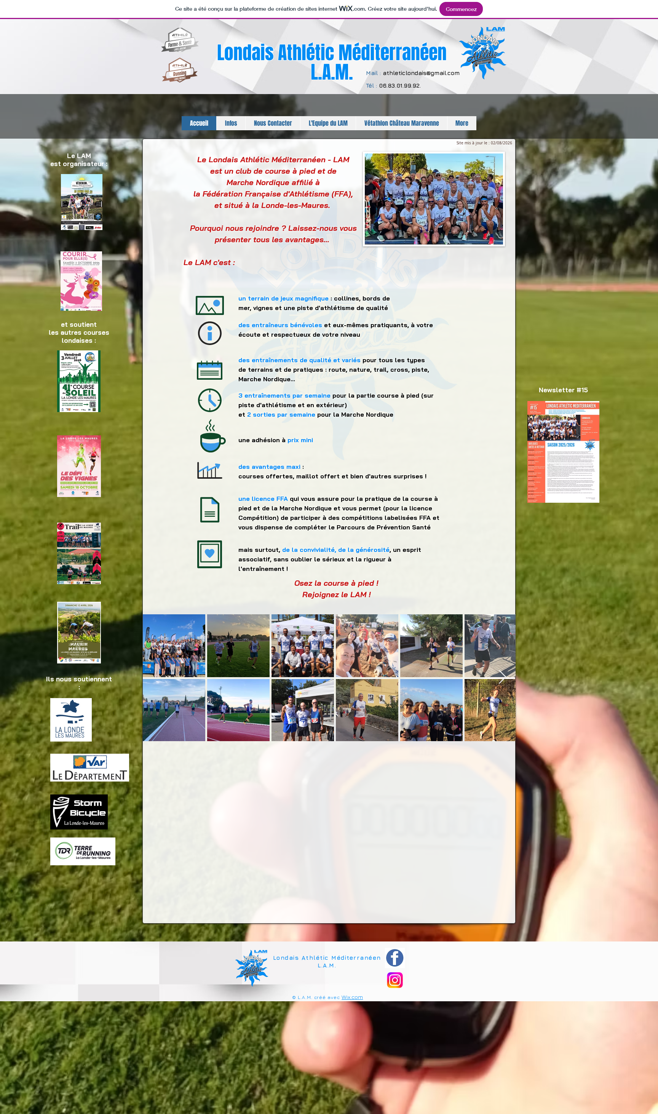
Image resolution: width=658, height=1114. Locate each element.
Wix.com (352, 997)
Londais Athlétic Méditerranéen (332, 52)
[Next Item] (502, 677)
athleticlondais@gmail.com (421, 73)
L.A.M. (332, 72)
